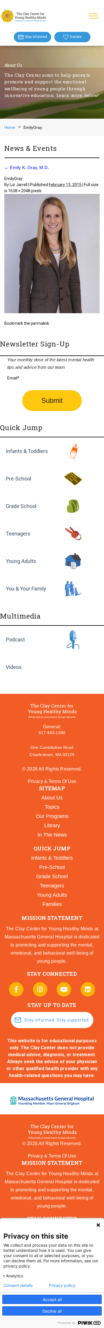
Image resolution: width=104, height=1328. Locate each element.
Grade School (21, 506)
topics (52, 807)
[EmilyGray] (52, 254)
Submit (52, 400)
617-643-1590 (52, 732)
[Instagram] (40, 989)
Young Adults (21, 561)
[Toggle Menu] (93, 16)
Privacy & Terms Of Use (52, 781)
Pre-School (18, 479)
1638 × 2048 (19, 190)
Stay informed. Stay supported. (57, 1020)
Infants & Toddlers (27, 451)
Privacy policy (62, 1285)
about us (52, 798)
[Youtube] (64, 989)
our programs (52, 816)
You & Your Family (26, 589)
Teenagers (18, 534)
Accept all (52, 1299)
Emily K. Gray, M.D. (26, 167)
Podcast (15, 640)
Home (9, 127)
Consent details (18, 1285)
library (52, 825)
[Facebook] (16, 989)
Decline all (52, 1311)
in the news (52, 835)
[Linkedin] (88, 989)
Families (52, 904)
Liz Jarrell (18, 184)
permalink (40, 323)
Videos (14, 667)
